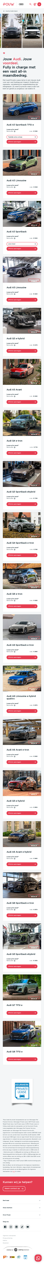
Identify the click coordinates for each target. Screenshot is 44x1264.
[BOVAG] (12, 1257)
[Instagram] (10, 1226)
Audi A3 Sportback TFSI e (20, 125)
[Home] (8, 4)
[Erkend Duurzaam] (19, 1257)
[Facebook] (5, 1226)
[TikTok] (22, 1226)
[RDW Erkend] (5, 1257)
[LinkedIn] (16, 1226)
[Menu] (39, 4)
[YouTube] (27, 1226)
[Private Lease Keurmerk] (25, 1257)
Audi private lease (11, 11)
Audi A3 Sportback (17, 232)
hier (14, 1171)
